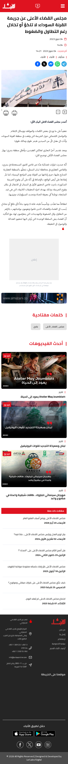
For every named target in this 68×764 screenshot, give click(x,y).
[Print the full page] (14, 112)
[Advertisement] (34, 259)
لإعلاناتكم (61, 639)
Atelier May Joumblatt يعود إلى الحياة (43, 396)
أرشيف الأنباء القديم (57, 648)
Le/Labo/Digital (34, 760)
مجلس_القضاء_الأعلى (55, 327)
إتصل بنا (62, 634)
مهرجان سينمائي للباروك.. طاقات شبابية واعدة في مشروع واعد (35, 496)
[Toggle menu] (62, 6)
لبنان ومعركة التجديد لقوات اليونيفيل (42, 445)
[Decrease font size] (58, 112)
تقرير (61, 392)
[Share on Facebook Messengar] (50, 64)
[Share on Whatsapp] (57, 64)
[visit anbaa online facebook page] (20, 745)
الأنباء (51, 57)
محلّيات (61, 57)
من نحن (62, 630)
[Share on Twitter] (44, 64)
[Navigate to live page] (37, 5)
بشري (35, 327)
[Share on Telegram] (64, 64)
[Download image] (4, 104)
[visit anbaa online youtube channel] (39, 745)
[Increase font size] (65, 112)
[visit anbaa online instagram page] (48, 745)
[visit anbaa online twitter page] (29, 745)
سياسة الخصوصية (58, 644)
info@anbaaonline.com (18, 657)
